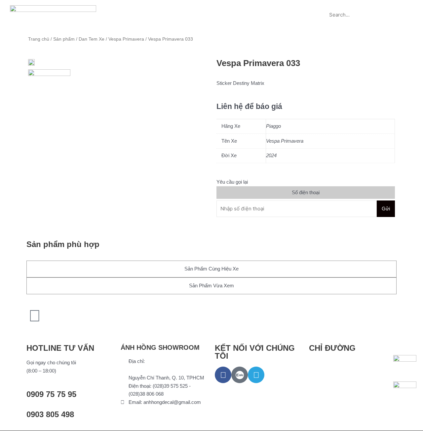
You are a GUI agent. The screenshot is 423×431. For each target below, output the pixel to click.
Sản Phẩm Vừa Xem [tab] (211, 285)
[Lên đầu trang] (34, 315)
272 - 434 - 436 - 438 (151, 369)
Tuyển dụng (295, 7)
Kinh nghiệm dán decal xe (242, 7)
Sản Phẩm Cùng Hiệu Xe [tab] (211, 268)
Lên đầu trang (52, 332)
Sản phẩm (160, 7)
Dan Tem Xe (91, 39)
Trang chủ (125, 7)
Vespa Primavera (126, 39)
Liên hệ (211, 22)
